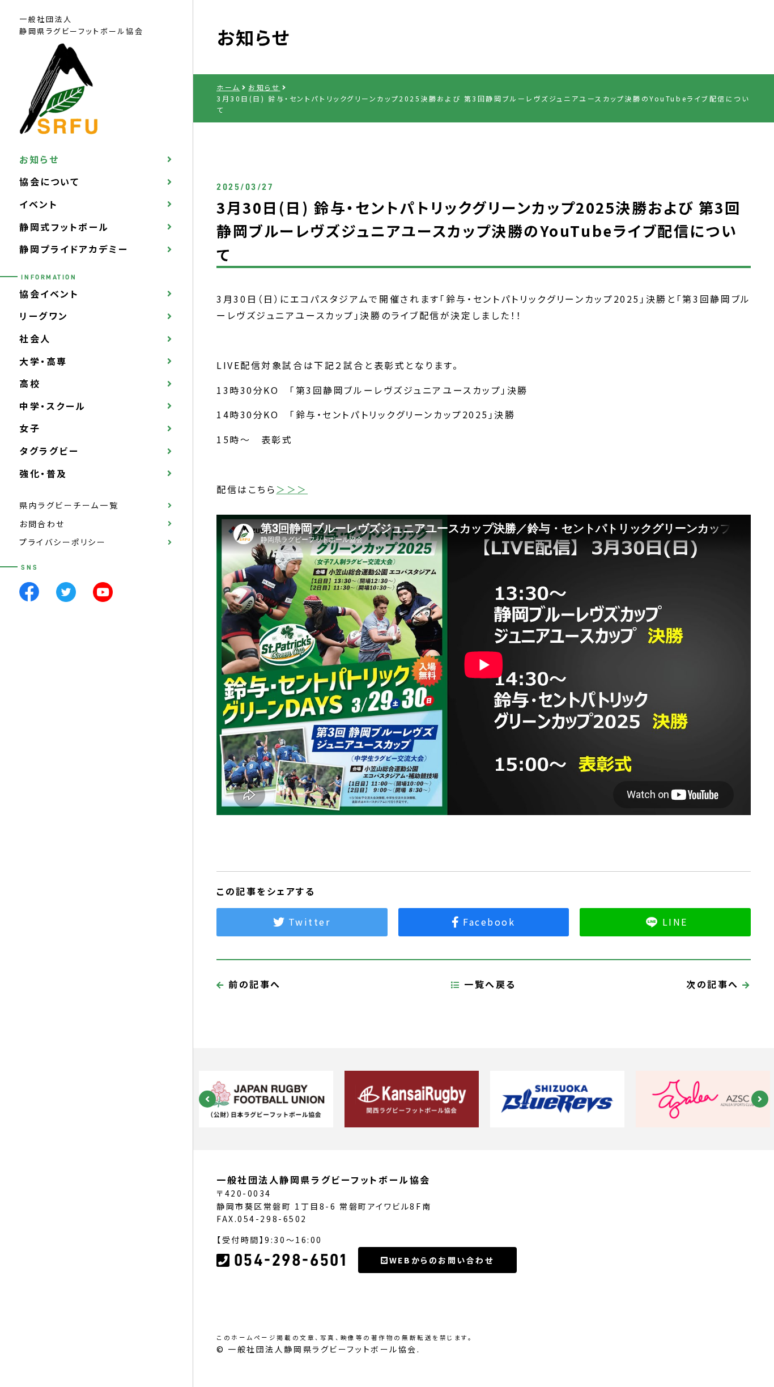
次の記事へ (714, 984)
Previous (207, 1099)
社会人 (35, 339)
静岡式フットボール (64, 227)
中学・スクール (52, 406)
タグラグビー (49, 451)
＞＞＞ (292, 489)
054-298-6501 (290, 1260)
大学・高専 (43, 361)
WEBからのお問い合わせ (441, 1260)
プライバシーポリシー (63, 542)
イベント (38, 204)
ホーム (228, 87)
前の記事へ (253, 984)
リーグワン (44, 316)
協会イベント (49, 294)
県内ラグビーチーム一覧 (68, 505)
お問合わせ (42, 523)
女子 (29, 428)
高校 (29, 384)
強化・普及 (43, 473)
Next (759, 1099)
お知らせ (39, 159)
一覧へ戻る (488, 984)
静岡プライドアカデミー (73, 249)
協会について (49, 182)
